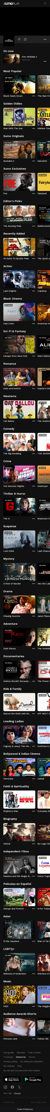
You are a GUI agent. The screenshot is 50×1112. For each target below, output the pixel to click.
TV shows (8, 1057)
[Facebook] (12, 1087)
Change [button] (17, 1093)
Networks (21, 1057)
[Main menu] (45, 3)
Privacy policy (10, 1061)
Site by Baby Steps (39, 1102)
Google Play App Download (33, 1079)
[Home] (11, 4)
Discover (21, 1052)
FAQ (19, 1066)
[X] (19, 1087)
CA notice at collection (31, 1061)
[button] (25, 58)
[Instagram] (5, 1087)
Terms (31, 1057)
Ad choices (9, 1066)
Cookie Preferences (25, 1109)
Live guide (8, 1052)
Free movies (34, 1052)
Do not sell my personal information (21, 1070)
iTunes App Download (12, 1079)
